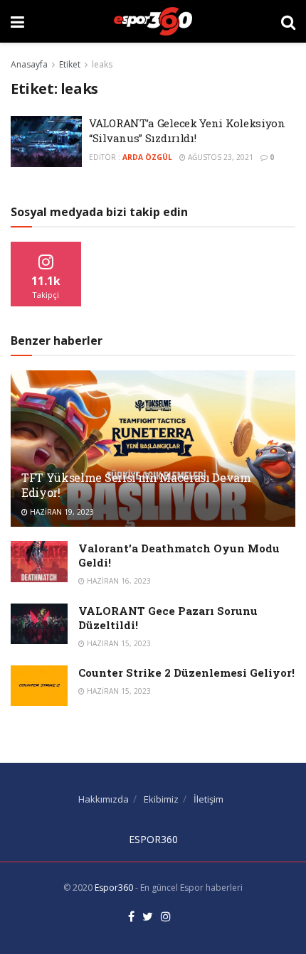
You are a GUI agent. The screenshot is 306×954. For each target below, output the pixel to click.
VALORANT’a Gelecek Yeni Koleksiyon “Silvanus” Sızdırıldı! (187, 130)
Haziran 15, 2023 (118, 643)
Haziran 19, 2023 (61, 512)
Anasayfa (29, 64)
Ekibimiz (161, 799)
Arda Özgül (147, 157)
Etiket (69, 64)
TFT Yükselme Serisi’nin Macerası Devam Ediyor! (136, 485)
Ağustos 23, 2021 (219, 157)
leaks (102, 64)
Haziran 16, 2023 (118, 581)
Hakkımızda (103, 799)
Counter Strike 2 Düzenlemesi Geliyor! (186, 672)
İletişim (208, 799)
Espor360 (114, 887)
